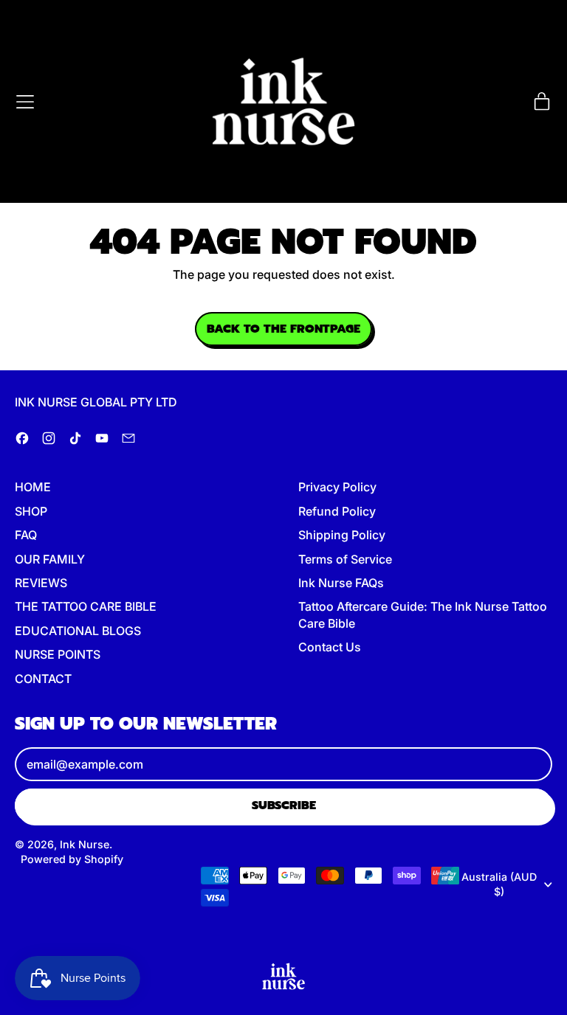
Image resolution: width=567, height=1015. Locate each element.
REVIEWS (41, 582)
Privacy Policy (337, 486)
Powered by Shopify (72, 859)
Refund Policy (337, 511)
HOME (33, 486)
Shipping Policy (341, 534)
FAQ (26, 534)
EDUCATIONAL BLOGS (78, 630)
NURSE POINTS (57, 654)
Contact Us (329, 647)
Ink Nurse (84, 844)
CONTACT (43, 678)
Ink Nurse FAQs (341, 582)
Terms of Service (345, 559)
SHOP (31, 511)
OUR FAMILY (50, 559)
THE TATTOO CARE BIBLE (86, 606)
